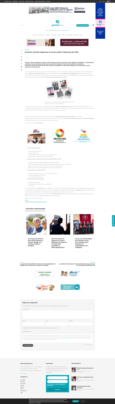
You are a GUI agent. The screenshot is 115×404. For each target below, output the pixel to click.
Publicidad (15, 1)
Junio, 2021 (26, 57)
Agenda (22, 387)
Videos (21, 389)
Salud (21, 392)
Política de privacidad (40, 1)
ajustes (39, 402)
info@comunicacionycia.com (67, 338)
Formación (27, 49)
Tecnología (22, 383)
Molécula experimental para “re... (85, 368)
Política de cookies (29, 1)
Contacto (48, 1)
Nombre (24, 320)
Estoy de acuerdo (27, 331)
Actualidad (22, 380)
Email (47, 320)
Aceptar (75, 401)
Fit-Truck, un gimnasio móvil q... (85, 377)
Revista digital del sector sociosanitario (57, 30)
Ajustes (82, 401)
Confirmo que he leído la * (56, 385)
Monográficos (23, 390)
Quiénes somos (8, 1)
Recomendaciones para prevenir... (83, 387)
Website (71, 320)
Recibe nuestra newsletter (82, 25)
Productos (22, 381)
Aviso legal (21, 1)
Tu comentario (25, 309)
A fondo (22, 385)
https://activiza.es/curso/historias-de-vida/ (35, 202)
